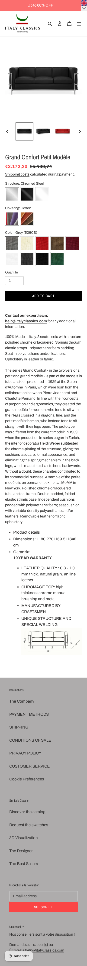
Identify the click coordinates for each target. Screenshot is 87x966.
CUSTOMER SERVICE (29, 766)
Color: (21, 232)
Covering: (18, 208)
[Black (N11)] (42, 260)
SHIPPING (19, 727)
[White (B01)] (12, 260)
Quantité (11, 272)
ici (46, 945)
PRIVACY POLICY (25, 753)
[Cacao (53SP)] (57, 244)
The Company (21, 701)
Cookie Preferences (26, 779)
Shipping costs (17, 174)
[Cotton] (12, 219)
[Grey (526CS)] (12, 244)
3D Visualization (23, 838)
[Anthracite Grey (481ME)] (27, 260)
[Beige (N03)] (27, 244)
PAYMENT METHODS (29, 714)
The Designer (21, 851)
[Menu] (79, 23)
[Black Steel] (27, 195)
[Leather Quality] (27, 219)
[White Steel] (42, 195)
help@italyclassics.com (26, 321)
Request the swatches (28, 825)
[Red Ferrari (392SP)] (42, 244)
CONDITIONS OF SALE (30, 740)
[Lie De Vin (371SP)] (72, 244)
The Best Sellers (23, 864)
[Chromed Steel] (12, 195)
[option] (24, 131)
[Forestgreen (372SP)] (57, 260)
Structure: (24, 183)
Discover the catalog (27, 812)
